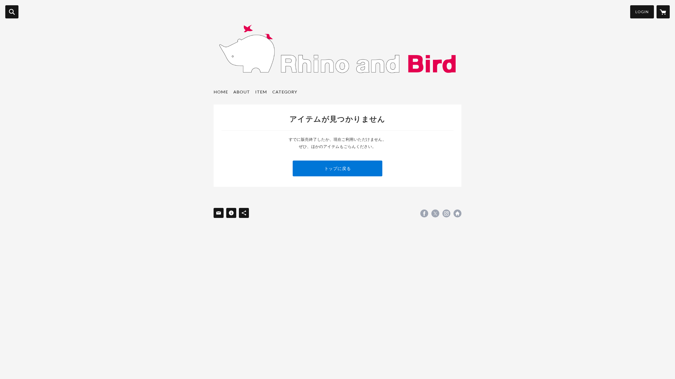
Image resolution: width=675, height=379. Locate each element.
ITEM (261, 91)
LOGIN (642, 11)
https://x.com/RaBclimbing (435, 213)
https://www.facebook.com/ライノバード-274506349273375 (424, 213)
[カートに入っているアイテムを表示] (663, 11)
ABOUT (241, 91)
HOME (221, 91)
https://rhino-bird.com (457, 213)
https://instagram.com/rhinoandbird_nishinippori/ (446, 213)
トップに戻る (337, 168)
